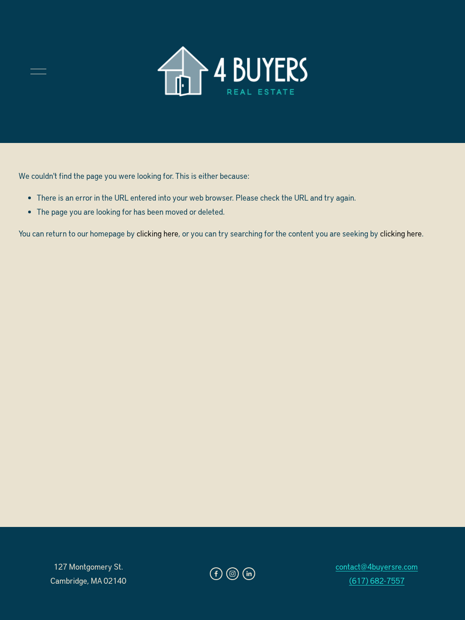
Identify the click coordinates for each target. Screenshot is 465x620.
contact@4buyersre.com (377, 566)
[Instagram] (232, 573)
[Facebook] (216, 573)
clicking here (157, 233)
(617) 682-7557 (377, 581)
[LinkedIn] (248, 573)
